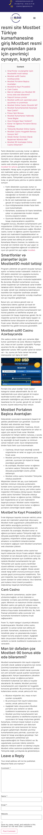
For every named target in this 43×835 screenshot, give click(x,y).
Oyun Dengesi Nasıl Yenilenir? (19, 121)
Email (4, 805)
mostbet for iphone (9, 167)
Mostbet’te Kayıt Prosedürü (18, 87)
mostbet (31, 250)
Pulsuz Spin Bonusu (15, 113)
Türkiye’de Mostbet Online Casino (21, 129)
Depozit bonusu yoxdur (17, 97)
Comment (6, 768)
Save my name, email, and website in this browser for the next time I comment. (18, 825)
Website (4, 814)
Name (4, 796)
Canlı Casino (12, 89)
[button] (34, 18)
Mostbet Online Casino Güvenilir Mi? (22, 105)
